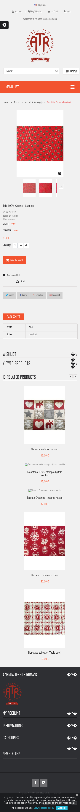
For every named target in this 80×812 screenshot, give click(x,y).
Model (6, 224)
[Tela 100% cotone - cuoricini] (29, 188)
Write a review (9, 219)
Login (68, 12)
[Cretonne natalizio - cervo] (44, 415)
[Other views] (19, 186)
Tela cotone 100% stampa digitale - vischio (44, 474)
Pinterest (56, 295)
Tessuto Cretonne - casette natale (45, 498)
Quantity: (7, 245)
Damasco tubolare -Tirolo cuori (44, 653)
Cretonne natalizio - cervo (44, 449)
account (18, 12)
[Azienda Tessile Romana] (40, 45)
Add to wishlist (13, 275)
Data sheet (13, 316)
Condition (7, 230)
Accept (61, 808)
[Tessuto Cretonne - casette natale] (44, 491)
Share (24, 295)
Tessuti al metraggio (33, 102)
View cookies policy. (44, 808)
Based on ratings (10, 216)
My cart (54, 12)
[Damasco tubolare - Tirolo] (44, 541)
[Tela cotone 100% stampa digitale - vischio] (45, 465)
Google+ (39, 295)
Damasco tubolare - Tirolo (44, 575)
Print (23, 281)
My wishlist (36, 12)
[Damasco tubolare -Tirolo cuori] (44, 618)
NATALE (17, 102)
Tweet (11, 295)
